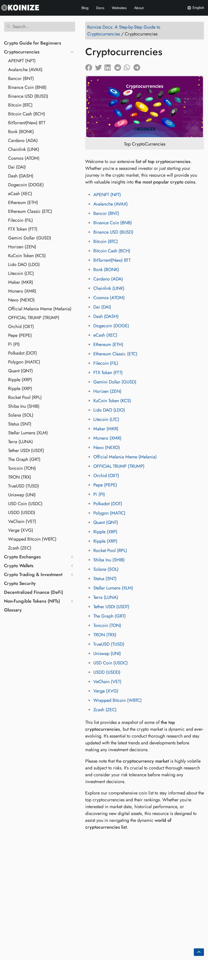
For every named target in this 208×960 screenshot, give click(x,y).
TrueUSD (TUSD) (23, 486)
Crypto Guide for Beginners (32, 43)
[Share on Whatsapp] (128, 66)
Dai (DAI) (17, 167)
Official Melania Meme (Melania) (40, 308)
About (139, 8)
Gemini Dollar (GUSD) (29, 238)
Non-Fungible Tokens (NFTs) (32, 601)
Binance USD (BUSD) (28, 96)
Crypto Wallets (18, 565)
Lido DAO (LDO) (24, 264)
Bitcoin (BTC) (20, 105)
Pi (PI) (14, 344)
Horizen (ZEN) (22, 246)
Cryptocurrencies (22, 52)
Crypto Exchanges (22, 557)
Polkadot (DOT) (22, 353)
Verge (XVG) (20, 530)
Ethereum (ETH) (23, 202)
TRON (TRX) (19, 477)
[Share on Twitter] (100, 66)
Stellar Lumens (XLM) (28, 433)
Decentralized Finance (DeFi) (33, 592)
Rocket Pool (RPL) (25, 397)
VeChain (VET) (22, 521)
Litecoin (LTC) (21, 273)
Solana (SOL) (20, 415)
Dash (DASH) (20, 176)
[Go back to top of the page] (199, 952)
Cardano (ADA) (23, 140)
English (198, 8)
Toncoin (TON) (22, 468)
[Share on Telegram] (138, 66)
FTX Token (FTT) (23, 229)
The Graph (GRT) (24, 459)
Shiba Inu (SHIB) (24, 406)
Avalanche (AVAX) (25, 69)
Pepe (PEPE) (20, 335)
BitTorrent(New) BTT (26, 122)
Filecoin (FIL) (20, 220)
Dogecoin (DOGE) (26, 184)
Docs (100, 8)
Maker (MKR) (20, 282)
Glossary (13, 610)
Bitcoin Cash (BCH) (26, 114)
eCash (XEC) (20, 193)
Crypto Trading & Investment (33, 574)
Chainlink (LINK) (23, 149)
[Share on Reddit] (119, 66)
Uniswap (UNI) (22, 495)
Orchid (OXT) (21, 326)
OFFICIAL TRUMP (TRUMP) (33, 317)
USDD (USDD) (21, 512)
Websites (119, 8)
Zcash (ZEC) (19, 548)
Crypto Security (20, 583)
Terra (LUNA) (20, 441)
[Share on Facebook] (90, 66)
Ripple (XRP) (20, 379)
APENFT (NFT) (22, 60)
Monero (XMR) (22, 291)
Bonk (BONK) (21, 131)
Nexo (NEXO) (21, 300)
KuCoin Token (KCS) (27, 255)
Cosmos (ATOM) (24, 158)
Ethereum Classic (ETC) (30, 211)
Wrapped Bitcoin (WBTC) (32, 539)
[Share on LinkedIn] (109, 66)
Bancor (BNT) (21, 78)
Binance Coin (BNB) (27, 87)
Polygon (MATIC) (24, 362)
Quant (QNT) (20, 370)
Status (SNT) (19, 424)
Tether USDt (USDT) (26, 450)
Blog (85, 8)
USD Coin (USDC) (25, 503)
